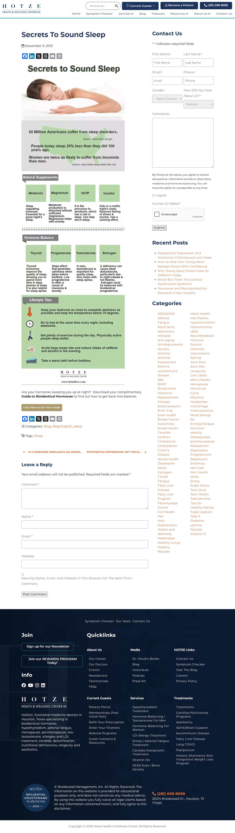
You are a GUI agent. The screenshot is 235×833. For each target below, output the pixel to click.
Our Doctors (98, 664)
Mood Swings (200, 415)
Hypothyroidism (202, 322)
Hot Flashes (199, 318)
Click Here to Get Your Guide (41, 407)
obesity (196, 432)
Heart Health (200, 313)
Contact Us (224, 13)
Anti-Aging (166, 340)
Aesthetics (166, 331)
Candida (164, 432)
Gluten (163, 507)
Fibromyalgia (168, 503)
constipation (167, 446)
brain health (167, 415)
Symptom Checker (99, 13)
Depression (166, 463)
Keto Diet (197, 366)
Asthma (164, 366)
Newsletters (98, 675)
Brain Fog (165, 410)
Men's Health (200, 379)
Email (27, 536)
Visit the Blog (186, 670)
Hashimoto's (167, 525)
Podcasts (158, 13)
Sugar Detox (200, 485)
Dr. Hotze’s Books (145, 658)
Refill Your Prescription (106, 722)
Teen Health (199, 494)
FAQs (93, 686)
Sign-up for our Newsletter (47, 646)
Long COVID (185, 744)
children (164, 437)
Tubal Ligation (201, 512)
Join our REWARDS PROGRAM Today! (52, 661)
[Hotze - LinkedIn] (43, 680)
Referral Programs (103, 733)
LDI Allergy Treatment (149, 735)
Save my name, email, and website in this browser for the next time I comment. (77, 581)
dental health (168, 459)
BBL (161, 379)
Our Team (123, 621)
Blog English (62, 426)
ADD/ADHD (166, 313)
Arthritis (164, 353)
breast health (168, 428)
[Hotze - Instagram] (37, 680)
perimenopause (202, 441)
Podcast (138, 675)
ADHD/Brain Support (192, 727)
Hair (161, 516)
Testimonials (98, 681)
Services (125, 13)
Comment (30, 484)
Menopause (199, 384)
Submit (159, 228)
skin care (197, 468)
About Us (201, 13)
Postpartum (185, 750)
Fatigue (164, 481)
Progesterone (200, 454)
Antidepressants (170, 344)
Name (27, 517)
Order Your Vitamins (104, 727)
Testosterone (200, 498)
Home (76, 13)
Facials (163, 476)
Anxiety (163, 349)
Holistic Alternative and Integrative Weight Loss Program (194, 759)
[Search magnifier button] (116, 5)
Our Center (97, 658)
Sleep (38, 436)
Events (94, 670)
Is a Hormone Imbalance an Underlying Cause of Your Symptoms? (55, 452)
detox (162, 468)
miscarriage (199, 406)
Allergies (164, 335)
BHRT (162, 384)
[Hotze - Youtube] (30, 680)
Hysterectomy (201, 327)
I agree (160, 195)
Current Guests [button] (140, 6)
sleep (78, 426)
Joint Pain (198, 362)
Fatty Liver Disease (190, 739)
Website (28, 556)
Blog (142, 13)
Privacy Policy (186, 681)
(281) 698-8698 (217, 5)
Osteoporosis (200, 437)
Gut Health (166, 512)
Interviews (140, 670)
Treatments (185, 707)
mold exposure (201, 410)
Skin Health (199, 472)
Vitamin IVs (141, 760)
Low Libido (198, 375)
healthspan (166, 538)
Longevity (198, 371)
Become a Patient (181, 5)
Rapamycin (199, 459)
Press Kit (139, 681)
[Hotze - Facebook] (24, 680)
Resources (178, 13)
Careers (182, 675)
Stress (195, 481)
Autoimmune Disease (192, 733)
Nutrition (197, 428)
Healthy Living (169, 542)
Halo (161, 520)
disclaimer (62, 808)
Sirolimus (197, 463)
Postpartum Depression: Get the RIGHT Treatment (117, 452)
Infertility (197, 349)
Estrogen (165, 472)
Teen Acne (198, 490)
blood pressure (169, 406)
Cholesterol (166, 441)
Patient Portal (99, 707)
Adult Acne (166, 327)
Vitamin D (198, 534)
